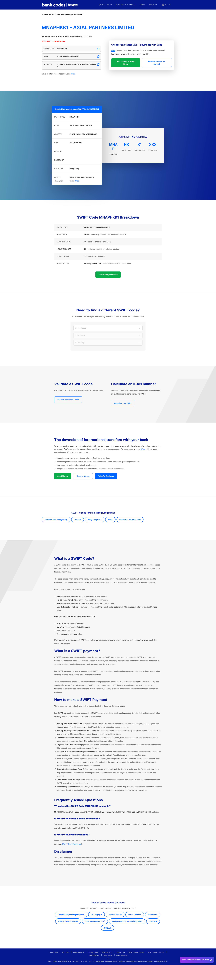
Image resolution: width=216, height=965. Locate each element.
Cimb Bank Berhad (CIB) (95, 921)
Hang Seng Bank (95, 519)
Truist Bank (152, 915)
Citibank (77, 519)
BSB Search (108, 955)
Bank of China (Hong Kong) (56, 519)
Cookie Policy (93, 952)
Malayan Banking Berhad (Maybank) (127, 921)
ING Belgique (96, 915)
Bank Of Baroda (115, 915)
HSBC (110, 519)
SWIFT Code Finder (136, 952)
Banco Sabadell (134, 915)
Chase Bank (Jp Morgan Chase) (71, 915)
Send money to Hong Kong (125, 62)
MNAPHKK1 (78, 14)
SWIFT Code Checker (156, 952)
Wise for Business (106, 476)
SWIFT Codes (54, 14)
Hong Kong (67, 14)
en (166, 5)
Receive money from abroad (156, 62)
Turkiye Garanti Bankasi (68, 921)
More (151, 5)
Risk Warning (107, 952)
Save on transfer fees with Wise (195, 960)
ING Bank (107, 928)
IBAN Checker (94, 955)
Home (44, 14)
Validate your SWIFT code (68, 400)
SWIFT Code (106, 5)
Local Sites (54, 952)
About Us (65, 952)
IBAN (142, 5)
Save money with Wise (108, 275)
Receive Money (83, 476)
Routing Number (126, 5)
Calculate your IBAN (122, 403)
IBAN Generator (122, 955)
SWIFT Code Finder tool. (72, 844)
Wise (73, 74)
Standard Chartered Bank (130, 519)
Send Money (62, 476)
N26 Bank (153, 921)
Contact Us (120, 952)
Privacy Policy (78, 952)
